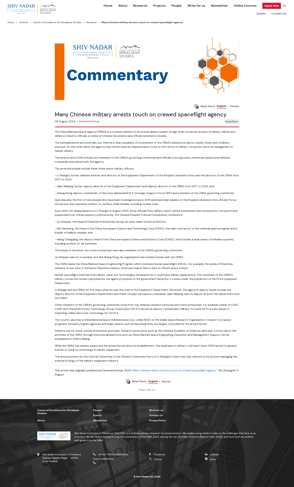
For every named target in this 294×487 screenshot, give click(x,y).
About (122, 6)
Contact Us (278, 13)
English (221, 106)
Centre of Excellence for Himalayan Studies (57, 22)
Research (140, 6)
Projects (159, 6)
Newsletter (219, 6)
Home (108, 6)
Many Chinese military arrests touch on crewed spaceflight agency (174, 370)
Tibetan (234, 106)
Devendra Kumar (89, 121)
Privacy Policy (157, 420)
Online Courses (245, 6)
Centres (23, 22)
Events (261, 13)
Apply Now (271, 5)
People (177, 6)
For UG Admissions (103, 459)
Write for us (196, 6)
